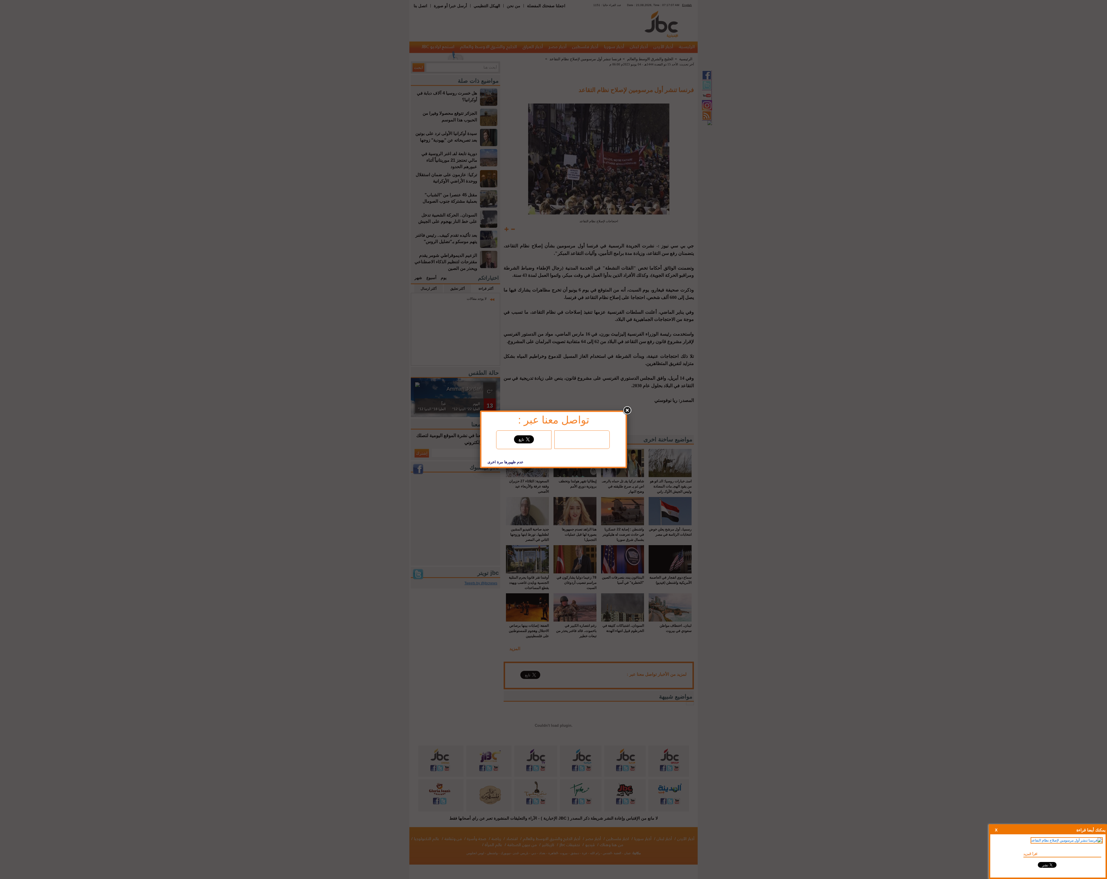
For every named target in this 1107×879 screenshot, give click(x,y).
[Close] (627, 410)
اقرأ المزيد (1030, 854)
